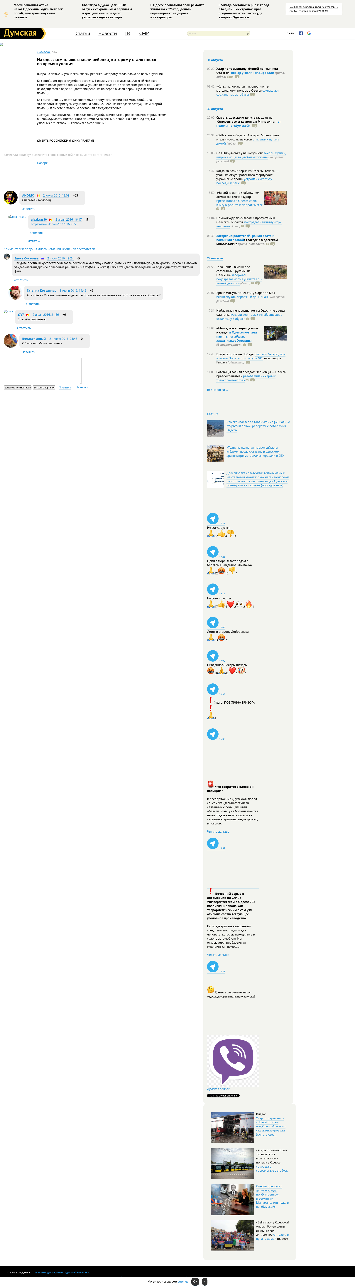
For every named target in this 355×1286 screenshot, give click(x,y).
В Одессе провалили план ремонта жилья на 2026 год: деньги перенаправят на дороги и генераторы (177, 11)
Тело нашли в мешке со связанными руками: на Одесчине (233, 271)
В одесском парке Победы (235, 354)
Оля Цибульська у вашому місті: (239, 153)
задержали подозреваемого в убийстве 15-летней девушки (239, 279)
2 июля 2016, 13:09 (56, 195)
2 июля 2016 (43, 51)
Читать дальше (218, 831)
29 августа (215, 258)
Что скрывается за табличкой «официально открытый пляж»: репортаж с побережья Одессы (258, 426)
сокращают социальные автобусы (247, 92)
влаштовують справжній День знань (243, 297)
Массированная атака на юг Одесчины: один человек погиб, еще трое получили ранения (38, 11)
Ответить (29, 209)
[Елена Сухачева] (7, 258)
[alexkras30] (17, 217)
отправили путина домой (272, 1237)
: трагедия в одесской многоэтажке (247, 242)
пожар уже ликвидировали (252, 73)
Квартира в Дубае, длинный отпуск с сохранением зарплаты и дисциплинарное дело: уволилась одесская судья (107, 11)
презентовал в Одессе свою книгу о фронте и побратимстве (239, 203)
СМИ (144, 33)
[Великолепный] (11, 347)
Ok (195, 1282)
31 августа (215, 60)
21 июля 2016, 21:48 (63, 339)
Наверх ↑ (43, 163)
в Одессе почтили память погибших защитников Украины (236, 336)
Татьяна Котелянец (41, 291)
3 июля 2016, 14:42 (73, 291)
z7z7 (21, 315)
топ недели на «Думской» (248, 124)
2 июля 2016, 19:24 (60, 258)
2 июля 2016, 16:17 (68, 219)
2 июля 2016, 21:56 (46, 315)
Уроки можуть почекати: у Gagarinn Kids (245, 293)
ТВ (127, 33)
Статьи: (212, 414)
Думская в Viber (218, 1089)
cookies (183, 1282)
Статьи (82, 33)
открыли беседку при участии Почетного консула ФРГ (250, 356)
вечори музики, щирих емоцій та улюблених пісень (251, 155)
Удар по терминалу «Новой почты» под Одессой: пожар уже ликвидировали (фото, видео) (270, 1126)
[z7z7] (8, 312)
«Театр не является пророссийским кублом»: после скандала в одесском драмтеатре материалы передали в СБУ (255, 451)
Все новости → (218, 390)
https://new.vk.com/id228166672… (55, 224)
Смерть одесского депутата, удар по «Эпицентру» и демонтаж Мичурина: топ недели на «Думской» (272, 1196)
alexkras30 (39, 219)
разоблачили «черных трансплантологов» (245, 378)
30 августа (215, 109)
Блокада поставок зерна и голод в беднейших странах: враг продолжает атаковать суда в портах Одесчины (244, 11)
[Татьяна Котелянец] (15, 298)
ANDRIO (28, 195)
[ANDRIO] (11, 203)
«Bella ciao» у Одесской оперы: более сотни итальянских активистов (247, 137)
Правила (65, 387)
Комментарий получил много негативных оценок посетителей (49, 249)
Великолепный (34, 339)
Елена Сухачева (26, 258)
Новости (107, 33)
